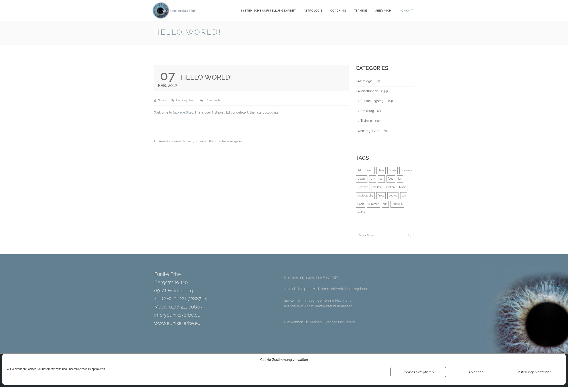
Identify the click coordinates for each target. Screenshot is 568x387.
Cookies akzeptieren (418, 372)
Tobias (161, 100)
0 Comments (212, 100)
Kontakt (406, 10)
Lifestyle (362, 187)
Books (392, 170)
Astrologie (313, 10)
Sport (360, 204)
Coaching (338, 10)
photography (365, 195)
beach (369, 170)
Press (381, 195)
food (391, 178)
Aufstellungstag (372, 101)
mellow (377, 187)
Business (406, 170)
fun (400, 178)
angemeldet (178, 141)
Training (366, 120)
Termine (360, 10)
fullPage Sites (183, 112)
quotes (393, 195)
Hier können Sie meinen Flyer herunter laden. (320, 322)
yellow (361, 212)
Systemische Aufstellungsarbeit (268, 10)
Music (402, 187)
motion (390, 187)
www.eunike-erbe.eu (177, 323)
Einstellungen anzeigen (534, 372)
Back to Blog (403, 33)
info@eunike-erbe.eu (177, 315)
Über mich (383, 10)
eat (381, 178)
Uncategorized (185, 100)
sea (404, 195)
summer (373, 204)
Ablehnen (475, 372)
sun (385, 204)
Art (359, 170)
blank (381, 170)
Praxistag (367, 111)
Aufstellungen (368, 91)
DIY (373, 178)
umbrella (397, 204)
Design (361, 178)
